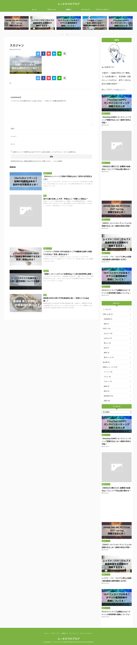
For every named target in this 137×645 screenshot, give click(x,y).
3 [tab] (67, 35)
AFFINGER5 (89, 642)
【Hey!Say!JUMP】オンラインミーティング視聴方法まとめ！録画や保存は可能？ (116, 120)
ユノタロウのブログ (68, 3)
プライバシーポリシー (103, 9)
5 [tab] (73, 35)
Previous (6, 24)
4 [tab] (70, 35)
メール (13, 136)
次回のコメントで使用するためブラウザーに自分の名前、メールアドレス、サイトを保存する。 (45, 152)
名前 (13, 128)
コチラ (121, 89)
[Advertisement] (51, 237)
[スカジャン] (54, 53)
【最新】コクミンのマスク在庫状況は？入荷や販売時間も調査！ (68, 274)
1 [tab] (60, 35)
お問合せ (68, 9)
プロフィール (51, 9)
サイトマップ (85, 9)
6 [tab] (76, 35)
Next (131, 24)
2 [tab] (64, 35)
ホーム (34, 9)
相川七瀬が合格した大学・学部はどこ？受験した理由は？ (65, 199)
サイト (13, 144)
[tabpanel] (16, 23)
